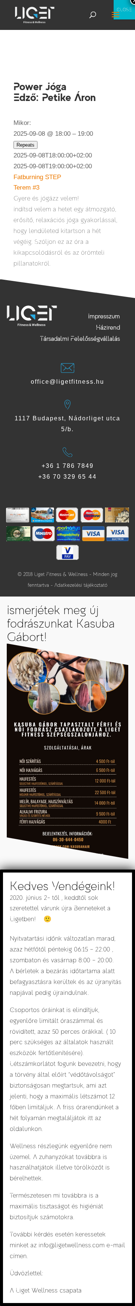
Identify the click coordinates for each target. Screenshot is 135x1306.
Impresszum (104, 316)
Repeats (25, 145)
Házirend (108, 327)
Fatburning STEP (37, 177)
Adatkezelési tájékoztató (80, 585)
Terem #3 (26, 187)
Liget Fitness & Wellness (61, 574)
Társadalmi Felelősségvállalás (80, 338)
